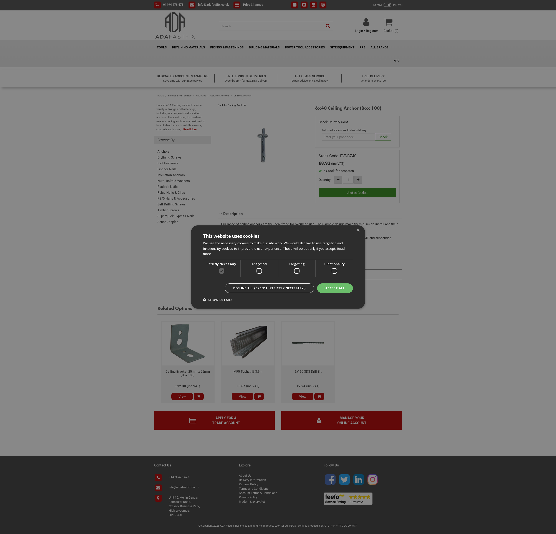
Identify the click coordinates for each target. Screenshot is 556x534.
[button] (218, 299)
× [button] (357, 230)
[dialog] (278, 267)
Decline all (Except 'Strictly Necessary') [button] (269, 288)
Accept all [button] (335, 288)
